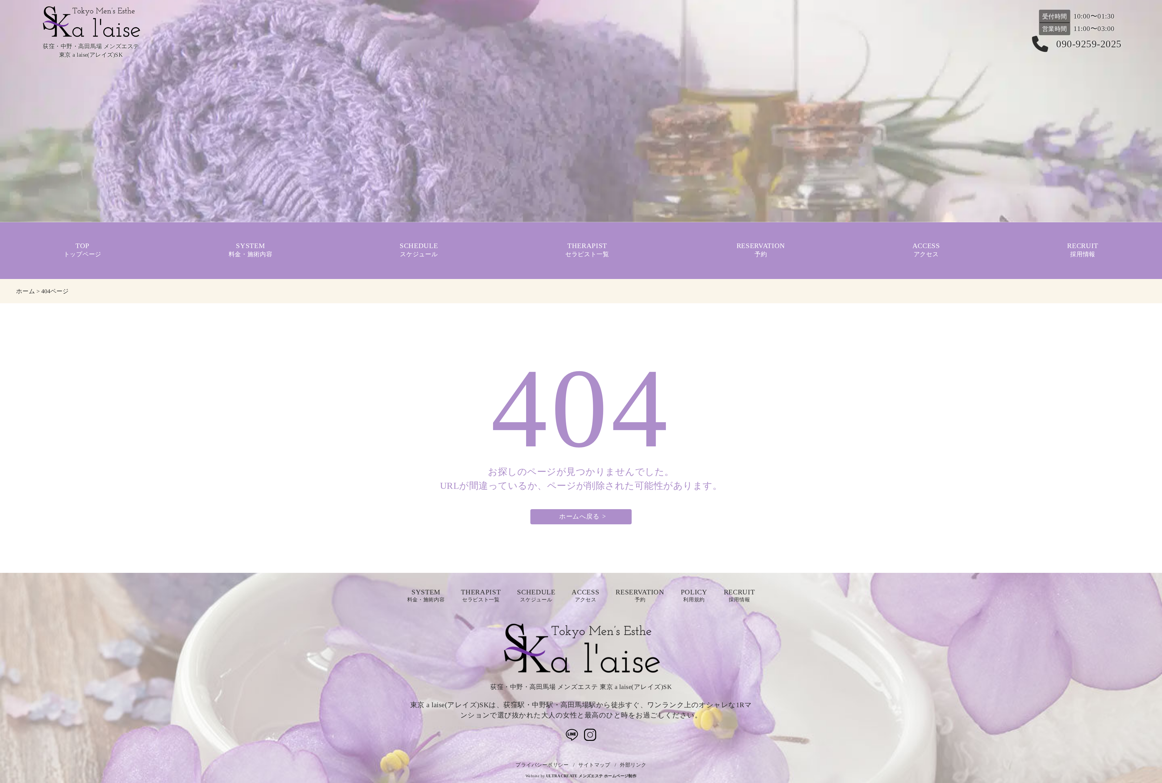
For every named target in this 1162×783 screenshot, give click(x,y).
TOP (82, 250)
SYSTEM (251, 250)
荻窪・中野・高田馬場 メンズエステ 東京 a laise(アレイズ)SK (581, 687)
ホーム (25, 291)
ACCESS (926, 250)
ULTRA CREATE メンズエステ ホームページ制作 (591, 776)
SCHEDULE (419, 250)
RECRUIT (1082, 250)
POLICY (694, 596)
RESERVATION (761, 250)
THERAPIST (587, 250)
